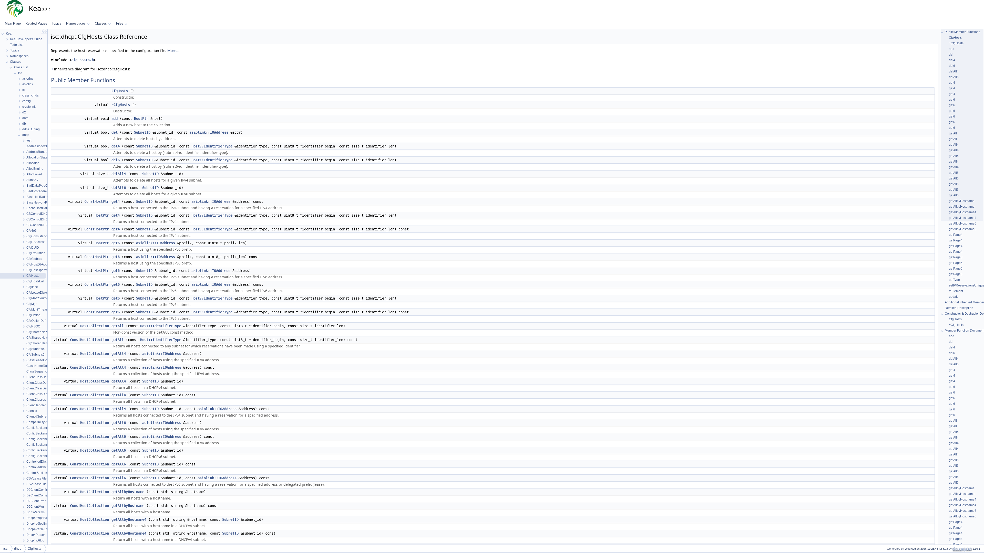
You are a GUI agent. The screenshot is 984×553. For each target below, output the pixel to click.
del (114, 132)
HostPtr (141, 118)
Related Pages (36, 23)
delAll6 (118, 188)
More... (173, 50)
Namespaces (76, 23)
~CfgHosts (120, 105)
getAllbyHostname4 (128, 519)
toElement (956, 291)
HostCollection (94, 326)
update (954, 297)
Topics (56, 23)
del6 (115, 160)
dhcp (17, 548)
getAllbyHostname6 (962, 223)
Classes (101, 23)
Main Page (13, 23)
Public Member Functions (962, 32)
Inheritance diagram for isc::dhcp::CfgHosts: (92, 69)
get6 (115, 243)
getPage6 (955, 257)
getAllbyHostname (127, 492)
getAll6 (118, 423)
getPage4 (955, 235)
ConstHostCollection (89, 340)
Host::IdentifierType (211, 146)
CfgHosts (119, 91)
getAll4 (118, 354)
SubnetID (142, 132)
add (114, 118)
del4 (115, 146)
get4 (115, 201)
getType (954, 280)
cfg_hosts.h (82, 60)
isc (5, 548)
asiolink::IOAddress (208, 132)
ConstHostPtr (96, 201)
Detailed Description (959, 308)
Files (119, 23)
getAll (117, 326)
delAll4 (118, 174)
